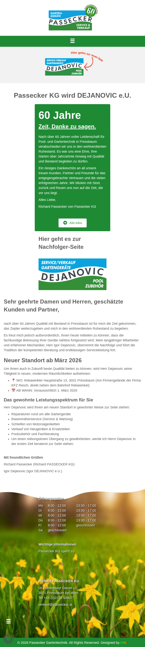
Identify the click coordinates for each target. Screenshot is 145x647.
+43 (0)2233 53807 (58, 598)
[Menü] (72, 41)
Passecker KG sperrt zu (56, 551)
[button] (8, 638)
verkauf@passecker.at (55, 604)
